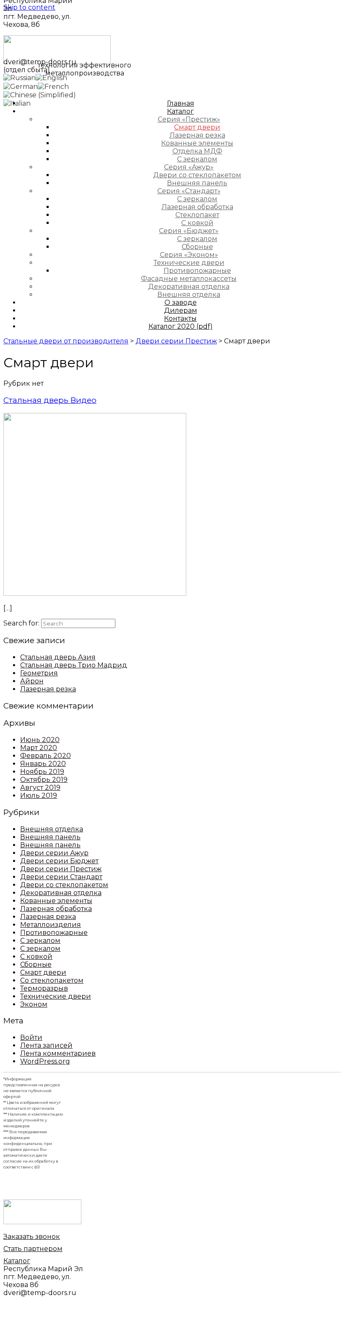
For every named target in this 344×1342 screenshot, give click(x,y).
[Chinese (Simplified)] (39, 95)
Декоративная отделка (61, 893)
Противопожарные (54, 933)
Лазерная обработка (56, 909)
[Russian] (19, 77)
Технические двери (55, 996)
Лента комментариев (58, 1053)
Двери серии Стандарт (61, 877)
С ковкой (36, 956)
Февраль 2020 (45, 756)
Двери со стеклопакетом (64, 885)
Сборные (36, 964)
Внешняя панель (50, 837)
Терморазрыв (44, 988)
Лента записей (46, 1045)
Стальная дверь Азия (58, 657)
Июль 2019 (38, 795)
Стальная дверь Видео (49, 400)
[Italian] (17, 103)
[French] (53, 86)
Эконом (33, 1004)
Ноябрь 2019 (42, 772)
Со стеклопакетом (51, 980)
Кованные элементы (56, 901)
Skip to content (29, 7)
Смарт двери (43, 972)
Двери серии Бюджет (59, 861)
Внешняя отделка (51, 829)
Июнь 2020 (40, 740)
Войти (31, 1037)
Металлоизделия (50, 925)
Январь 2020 (43, 764)
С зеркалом (40, 941)
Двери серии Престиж (61, 869)
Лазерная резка (48, 689)
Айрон (32, 681)
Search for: (21, 623)
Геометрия (39, 673)
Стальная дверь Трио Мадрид (73, 665)
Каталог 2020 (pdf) (181, 326)
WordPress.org (45, 1061)
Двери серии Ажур (54, 853)
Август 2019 (40, 788)
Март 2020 (38, 748)
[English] (51, 77)
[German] (20, 86)
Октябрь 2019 (44, 780)
